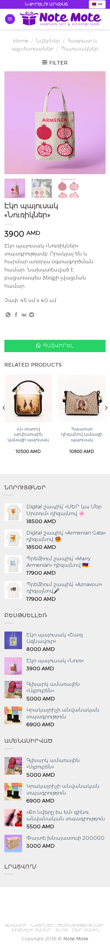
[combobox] (97, 4)
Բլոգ (62, 930)
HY (100, 4)
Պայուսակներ (79, 48)
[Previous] (14, 122)
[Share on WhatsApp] (8, 315)
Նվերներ (48, 41)
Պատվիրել (58, 346)
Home (20, 41)
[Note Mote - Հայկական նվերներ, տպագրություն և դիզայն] (60, 19)
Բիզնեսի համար (31, 930)
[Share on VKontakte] (24, 315)
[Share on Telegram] (31, 315)
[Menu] (10, 19)
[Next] (96, 122)
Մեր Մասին (86, 930)
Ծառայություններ (81, 925)
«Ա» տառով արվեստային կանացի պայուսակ (28, 434)
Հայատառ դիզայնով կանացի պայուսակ (81, 434)
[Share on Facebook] (15, 315)
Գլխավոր (16, 925)
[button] (55, 346)
